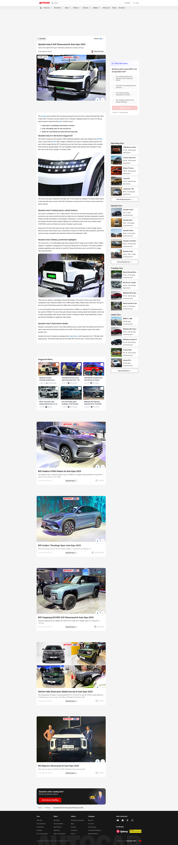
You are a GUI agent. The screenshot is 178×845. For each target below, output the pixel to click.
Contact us (74, 830)
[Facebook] (127, 820)
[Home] (40, 7)
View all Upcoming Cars (123, 199)
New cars (39, 820)
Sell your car (106, 8)
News (66, 8)
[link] (116, 149)
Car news (39, 830)
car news (47, 807)
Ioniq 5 (60, 121)
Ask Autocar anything (77, 820)
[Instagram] (122, 820)
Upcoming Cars (41, 823)
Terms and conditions (94, 830)
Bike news (57, 830)
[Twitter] (132, 820)
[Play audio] (97, 100)
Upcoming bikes (58, 823)
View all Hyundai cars (123, 262)
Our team (91, 823)
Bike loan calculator (60, 833)
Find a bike (57, 8)
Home (40, 807)
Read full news (70, 481)
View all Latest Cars (123, 371)
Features (85, 8)
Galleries (95, 8)
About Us (90, 820)
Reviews (75, 8)
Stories (114, 8)
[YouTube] (118, 820)
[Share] (102, 100)
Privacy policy (92, 827)
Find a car (46, 8)
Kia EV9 (53, 142)
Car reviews (40, 827)
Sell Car (73, 833)
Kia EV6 (99, 139)
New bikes (57, 820)
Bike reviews (57, 827)
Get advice (122, 8)
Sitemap (73, 827)
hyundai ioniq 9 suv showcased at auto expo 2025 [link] (68, 807)
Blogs (72, 823)
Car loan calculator (42, 833)
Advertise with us (93, 833)
